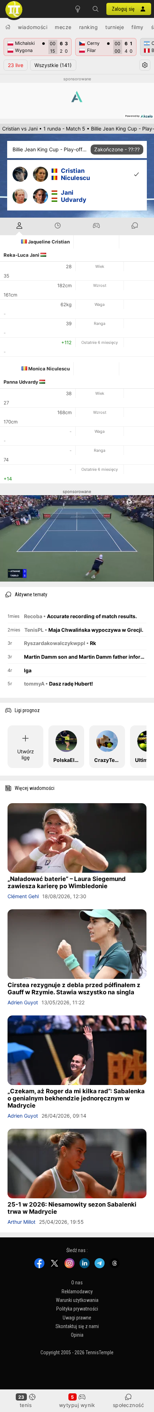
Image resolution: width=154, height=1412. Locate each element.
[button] (96, 9)
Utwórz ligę (25, 754)
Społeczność (128, 1405)
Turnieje (114, 27)
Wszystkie (53, 65)
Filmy (137, 27)
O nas (77, 1282)
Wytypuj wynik (77, 1405)
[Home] (7, 27)
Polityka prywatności (77, 1309)
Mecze (63, 27)
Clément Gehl (23, 896)
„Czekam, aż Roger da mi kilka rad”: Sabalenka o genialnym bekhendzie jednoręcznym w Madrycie (76, 1098)
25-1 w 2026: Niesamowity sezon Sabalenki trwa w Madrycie (72, 1208)
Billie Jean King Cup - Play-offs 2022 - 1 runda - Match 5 (50, 149)
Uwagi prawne (77, 1318)
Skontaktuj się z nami (77, 1326)
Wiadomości (32, 27)
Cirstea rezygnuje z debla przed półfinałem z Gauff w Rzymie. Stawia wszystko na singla (74, 988)
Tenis (26, 1405)
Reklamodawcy (77, 1291)
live (15, 65)
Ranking (88, 27)
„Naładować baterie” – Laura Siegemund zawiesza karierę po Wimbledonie (67, 882)
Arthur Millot (21, 1222)
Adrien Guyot (23, 1002)
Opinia (77, 1335)
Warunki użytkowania (77, 1300)
